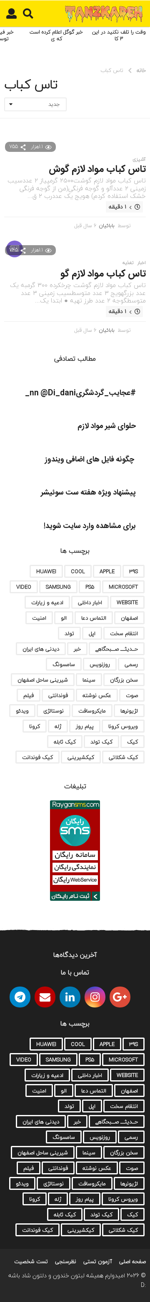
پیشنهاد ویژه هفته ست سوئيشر (88, 493)
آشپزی (139, 159)
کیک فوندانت (37, 757)
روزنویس (100, 664)
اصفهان (129, 618)
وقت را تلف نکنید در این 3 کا (119, 35)
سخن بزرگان (124, 679)
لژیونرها (129, 710)
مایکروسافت (92, 710)
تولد (69, 633)
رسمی (131, 664)
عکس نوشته (96, 695)
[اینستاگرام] (95, 997)
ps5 (89, 587)
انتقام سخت (124, 633)
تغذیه (127, 262)
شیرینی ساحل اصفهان (43, 679)
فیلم (28, 695)
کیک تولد (101, 741)
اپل (92, 633)
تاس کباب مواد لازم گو (103, 274)
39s (133, 571)
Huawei (46, 571)
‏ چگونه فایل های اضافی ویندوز (90, 460)
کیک (132, 741)
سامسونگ (63, 664)
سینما (88, 679)
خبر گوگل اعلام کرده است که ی (56, 35)
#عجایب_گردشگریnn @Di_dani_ (80, 393)
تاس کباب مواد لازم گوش (97, 169)
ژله (58, 726)
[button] (28, 13)
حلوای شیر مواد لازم (107, 426)
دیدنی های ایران (40, 649)
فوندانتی (58, 695)
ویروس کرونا (123, 726)
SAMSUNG (58, 587)
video (23, 587)
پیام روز (85, 726)
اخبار (142, 262)
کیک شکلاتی (123, 757)
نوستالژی (53, 710)
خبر (77, 649)
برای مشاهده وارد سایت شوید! (90, 526)
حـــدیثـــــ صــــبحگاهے (116, 649)
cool (78, 571)
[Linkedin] (70, 997)
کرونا (34, 726)
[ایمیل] (45, 997)
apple (107, 571)
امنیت (39, 618)
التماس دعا (93, 618)
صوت (132, 695)
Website (127, 602)
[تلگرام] (20, 997)
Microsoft (123, 587)
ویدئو (22, 710)
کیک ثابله (65, 741)
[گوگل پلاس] (120, 997)
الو (64, 618)
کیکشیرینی (81, 757)
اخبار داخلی (90, 602)
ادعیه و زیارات (47, 602)
